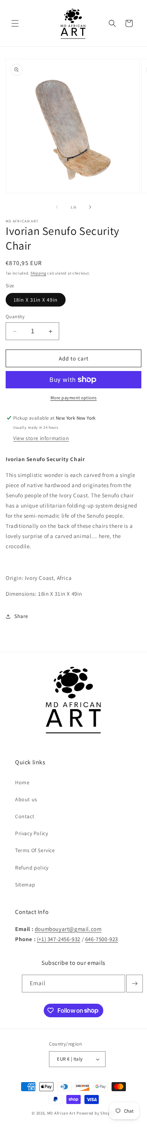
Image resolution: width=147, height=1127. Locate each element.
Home (22, 782)
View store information (41, 438)
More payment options (74, 397)
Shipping (38, 273)
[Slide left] (57, 207)
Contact (24, 816)
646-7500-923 (101, 939)
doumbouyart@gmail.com (68, 928)
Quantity (15, 316)
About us (26, 799)
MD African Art (61, 1113)
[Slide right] (90, 207)
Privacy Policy (31, 833)
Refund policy (32, 867)
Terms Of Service (35, 850)
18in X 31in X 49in (36, 299)
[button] (15, 23)
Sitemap (25, 884)
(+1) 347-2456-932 (58, 939)
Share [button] (21, 616)
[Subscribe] (134, 983)
